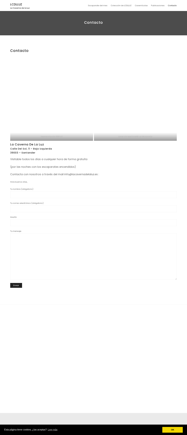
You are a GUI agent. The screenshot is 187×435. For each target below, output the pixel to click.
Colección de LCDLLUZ (121, 5)
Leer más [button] (52, 429)
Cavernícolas (141, 5)
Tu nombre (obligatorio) (21, 189)
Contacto (172, 5)
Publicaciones (158, 5)
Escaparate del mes (97, 5)
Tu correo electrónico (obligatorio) (27, 203)
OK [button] (172, 430)
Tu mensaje (15, 231)
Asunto (13, 217)
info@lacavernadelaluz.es (81, 174)
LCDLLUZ (16, 4)
